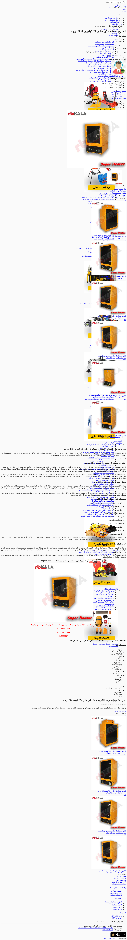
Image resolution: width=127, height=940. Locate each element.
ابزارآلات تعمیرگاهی (111, 18)
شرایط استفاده (117, 905)
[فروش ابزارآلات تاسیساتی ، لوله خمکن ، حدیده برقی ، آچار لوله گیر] (101, 192)
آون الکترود (110, 74)
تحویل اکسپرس (119, 91)
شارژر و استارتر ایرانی (107, 62)
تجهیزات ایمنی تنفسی (107, 497)
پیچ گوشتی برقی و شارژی (88, 303)
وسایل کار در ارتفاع (108, 514)
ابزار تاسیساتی (103, 194)
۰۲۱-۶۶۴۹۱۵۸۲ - (106, 928)
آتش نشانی (114, 589)
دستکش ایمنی (109, 480)
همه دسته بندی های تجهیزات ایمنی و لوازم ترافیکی (97, 516)
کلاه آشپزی (110, 465)
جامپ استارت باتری (107, 66)
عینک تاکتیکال (109, 606)
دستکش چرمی (109, 484)
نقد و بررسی (118, 441)
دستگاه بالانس (109, 79)
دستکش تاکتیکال (108, 602)
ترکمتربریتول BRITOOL (106, 197)
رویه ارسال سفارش (115, 893)
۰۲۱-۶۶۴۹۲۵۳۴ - (94, 928)
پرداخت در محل (119, 94)
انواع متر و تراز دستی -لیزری (85, 248)
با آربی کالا (122, 913)
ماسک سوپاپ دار (108, 501)
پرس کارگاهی (109, 57)
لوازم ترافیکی (100, 506)
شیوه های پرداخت (116, 895)
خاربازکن (111, 241)
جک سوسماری (109, 44)
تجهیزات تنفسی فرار (107, 505)
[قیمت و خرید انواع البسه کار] (101, 441)
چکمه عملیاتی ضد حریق (106, 452)
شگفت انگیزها (113, 35)
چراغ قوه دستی (109, 598)
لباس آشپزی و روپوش (107, 399)
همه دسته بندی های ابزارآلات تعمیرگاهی (101, 81)
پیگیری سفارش (117, 909)
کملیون (116, 39)
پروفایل (123, 9)
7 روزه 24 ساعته (118, 93)
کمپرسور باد (102, 76)
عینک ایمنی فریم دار (94, 478)
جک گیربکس (110, 49)
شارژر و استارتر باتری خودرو (104, 59)
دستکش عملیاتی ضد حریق (105, 490)
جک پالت (105, 55)
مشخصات (119, 443)
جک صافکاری (109, 53)
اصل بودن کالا (119, 98)
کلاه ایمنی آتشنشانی (107, 458)
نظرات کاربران (117, 444)
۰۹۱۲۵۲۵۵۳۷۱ (83, 928)
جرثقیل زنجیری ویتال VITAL (104, 70)
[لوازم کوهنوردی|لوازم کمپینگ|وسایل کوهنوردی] (101, 642)
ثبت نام (111, 7)
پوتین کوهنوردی (109, 590)
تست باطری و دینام (108, 64)
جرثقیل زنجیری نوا (108, 72)
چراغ (112, 596)
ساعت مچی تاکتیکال (107, 607)
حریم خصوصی (117, 907)
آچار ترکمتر (110, 195)
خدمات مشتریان (120, 898)
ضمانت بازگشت (119, 96)
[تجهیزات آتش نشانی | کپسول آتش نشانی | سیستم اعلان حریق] (101, 587)
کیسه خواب (110, 592)
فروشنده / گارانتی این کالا (118, 78)
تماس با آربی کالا (116, 916)
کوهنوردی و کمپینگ (112, 33)
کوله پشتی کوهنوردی (107, 594)
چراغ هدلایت (110, 600)
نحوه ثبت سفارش (116, 891)
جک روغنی (103, 47)
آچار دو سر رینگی (96, 237)
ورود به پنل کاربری (120, 6)
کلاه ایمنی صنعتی (108, 459)
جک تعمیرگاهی (99, 42)
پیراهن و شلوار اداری (93, 395)
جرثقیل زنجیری (109, 68)
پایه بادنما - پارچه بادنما (107, 444)
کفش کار (111, 446)
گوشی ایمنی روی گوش (91, 512)
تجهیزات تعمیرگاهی (108, 78)
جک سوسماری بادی (107, 46)
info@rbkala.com (107, 930)
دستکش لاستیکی (108, 491)
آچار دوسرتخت (99, 239)
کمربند (112, 604)
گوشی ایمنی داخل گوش (106, 510)
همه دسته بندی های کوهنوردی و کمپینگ (101, 609)
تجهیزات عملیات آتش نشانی (105, 552)
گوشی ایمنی (110, 508)
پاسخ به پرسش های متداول (113, 902)
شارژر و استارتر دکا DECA (105, 61)
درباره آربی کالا (117, 918)
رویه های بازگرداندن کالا (114, 903)
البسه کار (115, 27)
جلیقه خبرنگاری (98, 397)
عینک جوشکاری (109, 473)
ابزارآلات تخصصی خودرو (90, 256)
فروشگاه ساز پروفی (109, 938)
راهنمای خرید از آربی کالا (118, 887)
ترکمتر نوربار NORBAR (106, 199)
